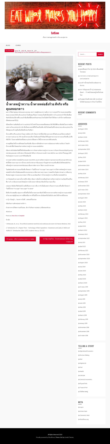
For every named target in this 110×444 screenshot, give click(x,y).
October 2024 (84, 170)
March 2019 (83, 315)
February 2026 (84, 141)
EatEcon (55, 33)
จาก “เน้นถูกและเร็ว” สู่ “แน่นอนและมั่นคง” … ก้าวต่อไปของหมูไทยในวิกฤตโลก (91, 92)
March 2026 (83, 137)
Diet (81, 359)
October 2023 (84, 190)
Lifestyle (82, 375)
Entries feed (83, 411)
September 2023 (85, 194)
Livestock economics (86, 379)
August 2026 (84, 129)
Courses (18, 45)
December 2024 (84, 165)
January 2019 (83, 323)
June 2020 (83, 271)
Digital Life (83, 363)
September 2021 (84, 238)
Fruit (81, 367)
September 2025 (85, 149)
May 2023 (83, 206)
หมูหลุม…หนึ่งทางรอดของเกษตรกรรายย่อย (21, 239)
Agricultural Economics (86, 351)
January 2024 (84, 182)
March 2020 (83, 283)
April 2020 (83, 279)
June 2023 (83, 202)
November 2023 (84, 186)
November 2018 (84, 331)
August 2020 (84, 263)
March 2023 (83, 210)
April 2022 (83, 226)
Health (82, 371)
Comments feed (84, 415)
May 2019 (83, 307)
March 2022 (83, 230)
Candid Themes (69, 437)
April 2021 (83, 246)
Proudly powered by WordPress (45, 437)
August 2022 (84, 218)
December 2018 (84, 327)
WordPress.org (84, 419)
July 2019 (82, 299)
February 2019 (84, 319)
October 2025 (84, 145)
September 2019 (84, 291)
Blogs (8, 45)
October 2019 (84, 287)
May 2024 (83, 174)
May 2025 (83, 157)
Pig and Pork (83, 383)
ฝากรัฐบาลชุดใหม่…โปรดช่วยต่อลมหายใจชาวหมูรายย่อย (58, 240)
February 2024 (84, 178)
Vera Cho (14, 216)
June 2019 (83, 303)
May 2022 (83, 222)
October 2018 (84, 336)
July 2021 (82, 242)
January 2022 (84, 234)
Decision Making (84, 355)
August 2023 (83, 198)
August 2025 (84, 153)
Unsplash (21, 216)
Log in (81, 407)
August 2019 (83, 295)
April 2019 (83, 311)
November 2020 (84, 255)
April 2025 (83, 161)
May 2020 (83, 275)
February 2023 (84, 214)
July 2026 (82, 133)
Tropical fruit (83, 388)
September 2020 (85, 259)
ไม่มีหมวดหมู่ (84, 392)
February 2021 (84, 250)
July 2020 (82, 267)
